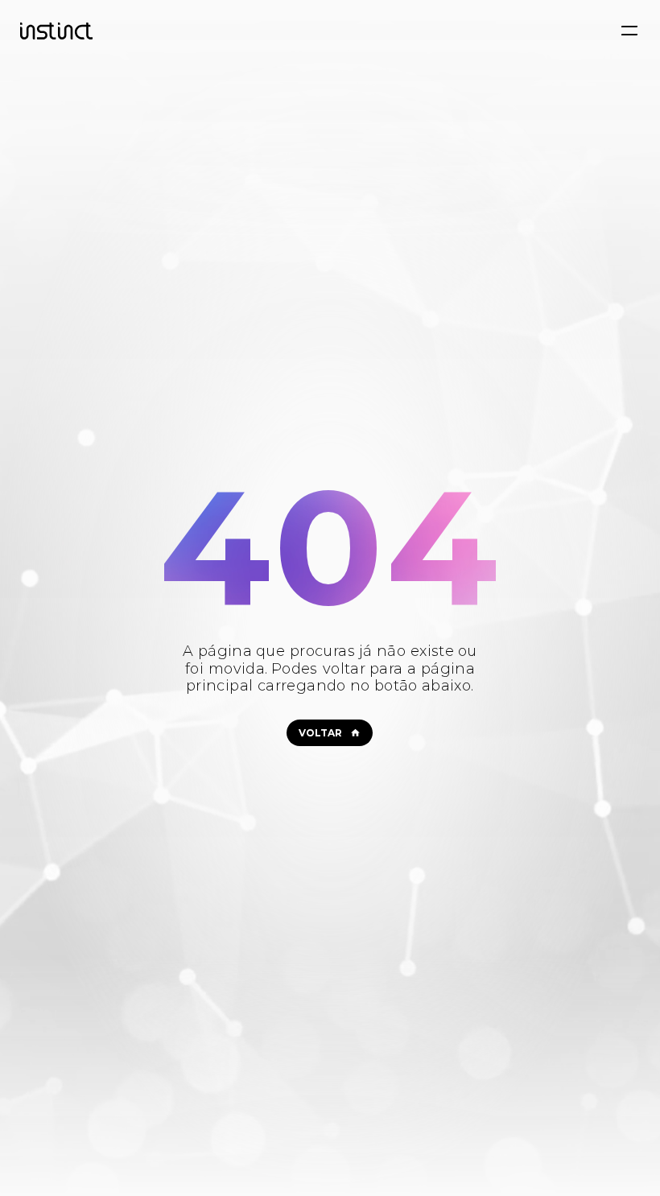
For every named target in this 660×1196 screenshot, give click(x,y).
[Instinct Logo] (56, 31)
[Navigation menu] (629, 30)
